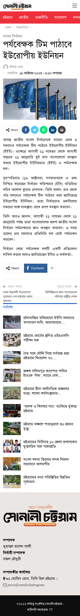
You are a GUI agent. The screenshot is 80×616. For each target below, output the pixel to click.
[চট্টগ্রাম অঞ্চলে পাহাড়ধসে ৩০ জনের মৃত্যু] (12, 428)
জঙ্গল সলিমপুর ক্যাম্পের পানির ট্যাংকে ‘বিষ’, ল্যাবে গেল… (45, 373)
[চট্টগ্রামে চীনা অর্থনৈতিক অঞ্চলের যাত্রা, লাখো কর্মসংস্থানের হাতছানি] (12, 393)
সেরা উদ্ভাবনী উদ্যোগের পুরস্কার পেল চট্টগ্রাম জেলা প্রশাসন (17, 296)
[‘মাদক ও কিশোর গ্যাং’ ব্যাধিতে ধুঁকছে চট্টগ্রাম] (12, 410)
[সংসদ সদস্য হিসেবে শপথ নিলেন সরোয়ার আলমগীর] (12, 463)
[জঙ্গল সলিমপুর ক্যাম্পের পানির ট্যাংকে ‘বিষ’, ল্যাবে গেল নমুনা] (12, 375)
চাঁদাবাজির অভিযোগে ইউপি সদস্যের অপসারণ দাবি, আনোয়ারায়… (48, 320)
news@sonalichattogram (26, 585)
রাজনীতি (41, 17)
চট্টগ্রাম (8, 17)
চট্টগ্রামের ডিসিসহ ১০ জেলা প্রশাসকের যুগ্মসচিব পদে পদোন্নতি (50, 444)
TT (51, 609)
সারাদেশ (60, 17)
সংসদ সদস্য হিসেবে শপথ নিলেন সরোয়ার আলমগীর (46, 461)
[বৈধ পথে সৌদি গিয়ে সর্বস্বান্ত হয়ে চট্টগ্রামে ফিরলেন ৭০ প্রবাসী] (12, 357)
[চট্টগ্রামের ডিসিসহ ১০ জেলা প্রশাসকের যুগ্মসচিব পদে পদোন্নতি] (12, 446)
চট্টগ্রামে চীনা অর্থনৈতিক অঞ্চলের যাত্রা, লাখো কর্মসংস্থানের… (46, 391)
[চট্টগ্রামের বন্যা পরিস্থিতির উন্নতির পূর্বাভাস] (12, 481)
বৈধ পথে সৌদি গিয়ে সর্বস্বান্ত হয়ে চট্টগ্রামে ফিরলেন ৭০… (46, 355)
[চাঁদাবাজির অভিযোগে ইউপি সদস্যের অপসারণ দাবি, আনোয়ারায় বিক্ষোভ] (12, 322)
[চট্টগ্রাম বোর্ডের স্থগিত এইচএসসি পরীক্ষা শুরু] (12, 340)
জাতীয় (24, 17)
